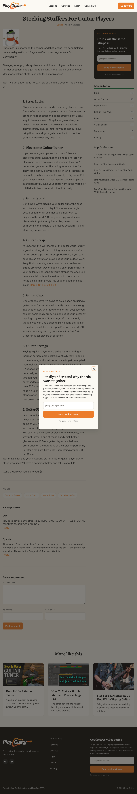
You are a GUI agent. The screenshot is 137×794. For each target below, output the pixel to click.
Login (77, 5)
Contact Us (90, 5)
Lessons (52, 5)
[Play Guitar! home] (14, 6)
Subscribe (126, 5)
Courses (65, 5)
